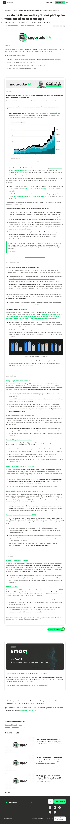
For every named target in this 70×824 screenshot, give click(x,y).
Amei (20, 725)
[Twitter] (50, 808)
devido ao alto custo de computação (35, 189)
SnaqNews (8, 10)
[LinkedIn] (55, 808)
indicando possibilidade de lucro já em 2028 (29, 196)
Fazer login (49, 2)
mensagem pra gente (28, 710)
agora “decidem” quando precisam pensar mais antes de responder (31, 279)
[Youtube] (60, 808)
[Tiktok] (50, 812)
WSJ (38, 161)
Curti (15, 725)
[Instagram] (55, 812)
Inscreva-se (59, 2)
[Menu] (67, 2)
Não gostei (8, 725)
